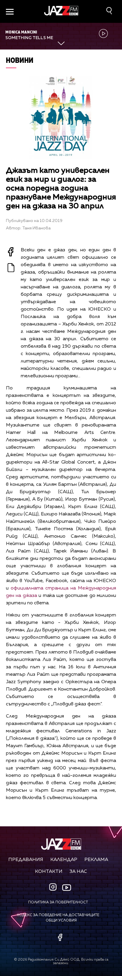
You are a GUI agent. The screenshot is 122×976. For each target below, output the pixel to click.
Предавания (25, 859)
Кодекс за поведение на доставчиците (58, 915)
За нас (78, 871)
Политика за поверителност (58, 902)
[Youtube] (67, 887)
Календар (63, 859)
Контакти (48, 871)
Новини (19, 60)
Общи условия (61, 920)
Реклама (96, 859)
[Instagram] (54, 887)
